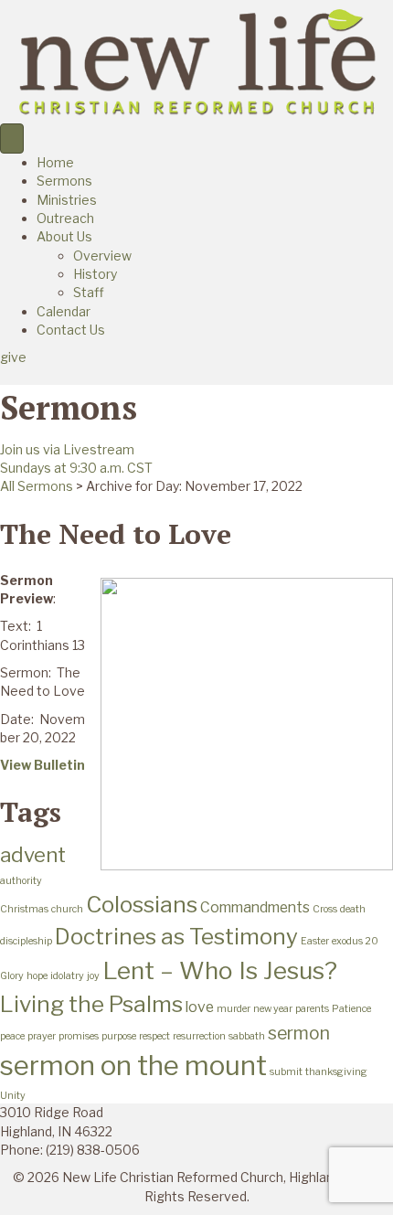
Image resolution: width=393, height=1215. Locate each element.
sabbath (246, 1036)
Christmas (24, 909)
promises (78, 1036)
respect (154, 1036)
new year (272, 1009)
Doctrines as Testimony (176, 936)
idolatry (67, 976)
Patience (351, 1009)
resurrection (199, 1036)
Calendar (63, 311)
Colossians (141, 904)
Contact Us (71, 329)
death (353, 909)
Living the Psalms (91, 1004)
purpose (118, 1036)
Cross (325, 909)
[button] (13, 357)
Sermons (64, 180)
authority (21, 881)
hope (37, 976)
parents (312, 1009)
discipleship (26, 941)
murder (233, 1009)
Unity (13, 1096)
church (67, 909)
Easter (315, 941)
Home (55, 162)
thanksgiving (336, 1072)
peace (12, 1036)
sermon (299, 1033)
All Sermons (36, 486)
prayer (41, 1036)
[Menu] (12, 138)
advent (33, 855)
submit (286, 1072)
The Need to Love (115, 534)
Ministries (67, 200)
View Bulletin (42, 765)
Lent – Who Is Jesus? (219, 970)
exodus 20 (355, 941)
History (95, 274)
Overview (102, 255)
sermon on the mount (133, 1066)
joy (93, 976)
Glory (12, 976)
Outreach (65, 218)
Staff (88, 292)
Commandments (255, 907)
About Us (64, 236)
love (200, 1007)
